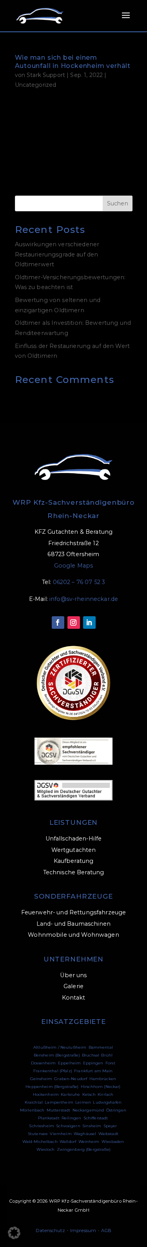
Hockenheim (46, 1094)
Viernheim (60, 1133)
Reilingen (71, 1118)
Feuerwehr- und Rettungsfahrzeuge (73, 912)
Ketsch (89, 1094)
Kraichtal (34, 1102)
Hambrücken (102, 1078)
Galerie (73, 986)
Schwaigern (68, 1125)
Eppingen (93, 1063)
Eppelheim (69, 1063)
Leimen (83, 1102)
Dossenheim (43, 1063)
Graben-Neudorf (70, 1078)
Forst (110, 1063)
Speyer (110, 1125)
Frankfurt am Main (93, 1070)
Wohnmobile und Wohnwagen (73, 934)
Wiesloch (45, 1149)
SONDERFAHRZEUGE (73, 896)
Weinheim (89, 1141)
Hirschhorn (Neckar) (101, 1086)
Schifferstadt (95, 1118)
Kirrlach (105, 1094)
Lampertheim (59, 1102)
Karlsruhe (70, 1094)
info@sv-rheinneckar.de (83, 598)
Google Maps (73, 565)
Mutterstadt (59, 1110)
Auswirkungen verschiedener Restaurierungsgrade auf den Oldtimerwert (57, 254)
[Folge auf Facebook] (58, 622)
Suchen (117, 203)
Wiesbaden (113, 1141)
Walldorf (68, 1141)
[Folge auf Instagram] (73, 622)
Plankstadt (48, 1118)
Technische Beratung (73, 872)
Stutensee (38, 1133)
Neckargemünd (88, 1110)
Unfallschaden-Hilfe (73, 838)
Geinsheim (41, 1078)
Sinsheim (91, 1125)
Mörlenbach (32, 1110)
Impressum (83, 1230)
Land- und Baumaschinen (73, 923)
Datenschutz (50, 1230)
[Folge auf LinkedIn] (89, 622)
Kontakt (73, 997)
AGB (106, 1230)
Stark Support (46, 75)
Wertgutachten (73, 849)
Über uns (73, 975)
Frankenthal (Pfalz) (52, 1070)
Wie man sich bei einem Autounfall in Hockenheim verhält (73, 62)
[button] (14, 1233)
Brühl (107, 1055)
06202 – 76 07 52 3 (79, 582)
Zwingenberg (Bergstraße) (84, 1149)
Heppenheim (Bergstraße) (51, 1086)
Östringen (116, 1110)
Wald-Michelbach (40, 1141)
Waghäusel (85, 1133)
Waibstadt (108, 1133)
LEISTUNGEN (73, 822)
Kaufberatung (74, 860)
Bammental (101, 1047)
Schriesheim (41, 1125)
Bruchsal (90, 1055)
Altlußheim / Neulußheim (59, 1047)
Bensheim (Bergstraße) (57, 1055)
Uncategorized (35, 84)
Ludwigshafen (107, 1102)
